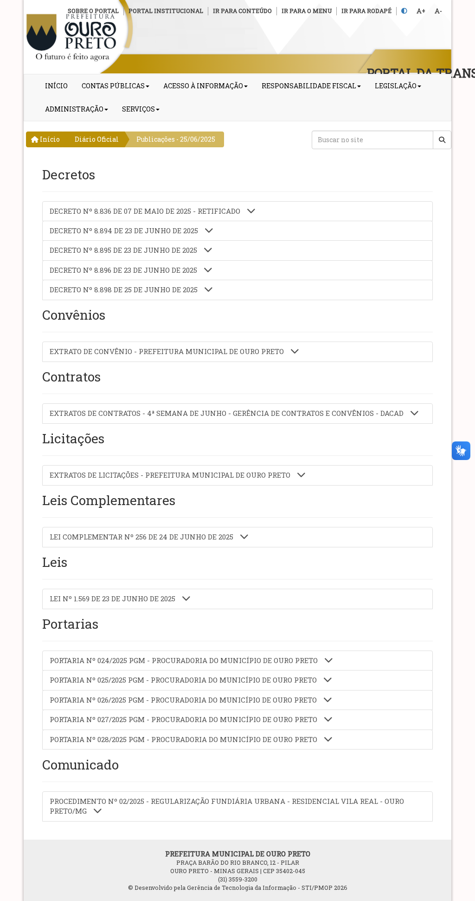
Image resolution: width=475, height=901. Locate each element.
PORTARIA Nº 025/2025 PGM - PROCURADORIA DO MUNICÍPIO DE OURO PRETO (184, 679)
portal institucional (165, 10)
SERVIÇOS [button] (138, 109)
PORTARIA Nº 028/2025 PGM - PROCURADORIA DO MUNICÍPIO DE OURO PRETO (184, 739)
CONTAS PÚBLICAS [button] (113, 85)
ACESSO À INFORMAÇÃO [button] (203, 85)
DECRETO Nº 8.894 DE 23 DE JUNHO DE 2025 (125, 230)
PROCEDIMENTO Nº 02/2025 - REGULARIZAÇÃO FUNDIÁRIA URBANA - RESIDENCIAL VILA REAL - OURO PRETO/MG (227, 806)
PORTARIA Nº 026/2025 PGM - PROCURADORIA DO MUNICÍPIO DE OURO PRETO (184, 699)
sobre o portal (93, 10)
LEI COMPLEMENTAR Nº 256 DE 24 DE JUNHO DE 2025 (142, 536)
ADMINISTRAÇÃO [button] (74, 109)
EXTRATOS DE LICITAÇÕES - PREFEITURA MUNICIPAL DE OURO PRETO (171, 475)
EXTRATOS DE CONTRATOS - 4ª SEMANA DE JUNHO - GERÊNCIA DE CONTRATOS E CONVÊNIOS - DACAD (227, 413)
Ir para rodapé (366, 10)
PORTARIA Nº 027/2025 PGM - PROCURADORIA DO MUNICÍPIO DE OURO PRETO (184, 719)
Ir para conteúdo (242, 10)
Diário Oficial (97, 139)
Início (49, 139)
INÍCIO (56, 85)
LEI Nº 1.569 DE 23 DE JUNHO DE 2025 (113, 598)
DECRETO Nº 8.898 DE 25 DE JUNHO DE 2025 (124, 289)
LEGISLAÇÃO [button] (396, 85)
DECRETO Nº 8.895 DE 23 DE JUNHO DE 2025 (124, 250)
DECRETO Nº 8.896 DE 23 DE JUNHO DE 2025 (124, 270)
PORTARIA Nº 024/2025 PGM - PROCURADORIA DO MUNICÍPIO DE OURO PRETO (185, 660)
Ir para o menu (307, 10)
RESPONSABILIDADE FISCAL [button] (309, 85)
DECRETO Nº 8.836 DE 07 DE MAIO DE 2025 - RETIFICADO (146, 211)
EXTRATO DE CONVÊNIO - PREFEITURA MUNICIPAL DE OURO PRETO (168, 351)
